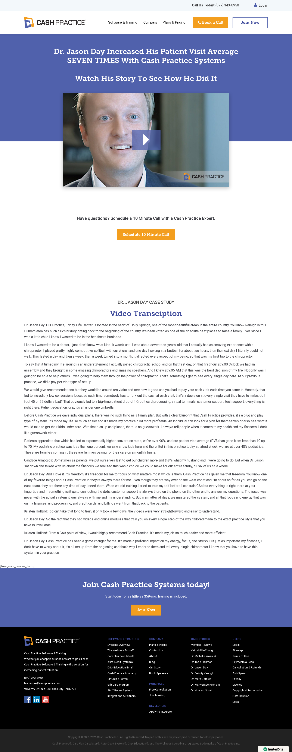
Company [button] (150, 22)
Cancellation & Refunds (247, 667)
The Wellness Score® (121, 650)
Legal (236, 701)
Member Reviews (201, 644)
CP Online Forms (118, 678)
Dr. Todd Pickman (201, 662)
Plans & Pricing (173, 22)
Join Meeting (157, 695)
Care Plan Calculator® (121, 656)
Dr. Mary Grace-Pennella (205, 684)
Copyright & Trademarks (248, 690)
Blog (152, 662)
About (153, 656)
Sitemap (238, 650)
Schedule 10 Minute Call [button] (146, 234)
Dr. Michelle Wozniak (204, 656)
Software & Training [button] (122, 22)
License (237, 684)
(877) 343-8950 (215, 5)
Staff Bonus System (120, 690)
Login (263, 5)
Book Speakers (158, 673)
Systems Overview (119, 644)
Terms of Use (241, 656)
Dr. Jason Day (199, 667)
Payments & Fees (243, 662)
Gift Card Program (119, 684)
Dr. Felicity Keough (202, 673)
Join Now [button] (250, 22)
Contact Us (156, 650)
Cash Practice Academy (122, 673)
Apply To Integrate (160, 711)
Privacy (237, 678)
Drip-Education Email (120, 667)
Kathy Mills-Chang (202, 650)
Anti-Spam (239, 673)
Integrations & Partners (122, 696)
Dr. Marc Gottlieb (201, 678)
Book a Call (212, 22)
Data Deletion (241, 696)
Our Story (155, 667)
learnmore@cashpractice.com (42, 683)
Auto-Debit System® (120, 662)
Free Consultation (160, 689)
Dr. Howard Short (201, 690)
